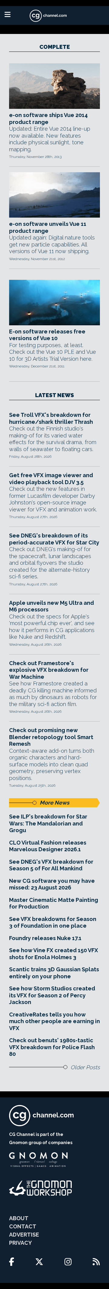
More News (54, 802)
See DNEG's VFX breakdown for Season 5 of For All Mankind (51, 865)
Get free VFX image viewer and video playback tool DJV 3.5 (51, 478)
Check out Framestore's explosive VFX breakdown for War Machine (48, 670)
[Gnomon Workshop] (40, 1188)
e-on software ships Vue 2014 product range (48, 118)
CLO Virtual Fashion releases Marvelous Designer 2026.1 (47, 846)
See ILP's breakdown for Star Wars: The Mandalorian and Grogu (48, 823)
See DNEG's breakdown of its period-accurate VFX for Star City (54, 539)
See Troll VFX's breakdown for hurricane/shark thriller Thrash (51, 418)
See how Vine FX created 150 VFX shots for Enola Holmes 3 (53, 953)
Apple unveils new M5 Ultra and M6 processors (51, 606)
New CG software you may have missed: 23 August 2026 (52, 884)
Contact (22, 1226)
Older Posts (85, 1067)
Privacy (20, 1243)
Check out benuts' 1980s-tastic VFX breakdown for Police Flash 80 (52, 1047)
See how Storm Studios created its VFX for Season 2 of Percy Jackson (52, 995)
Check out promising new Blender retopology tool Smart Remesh (51, 737)
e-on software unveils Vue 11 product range (47, 227)
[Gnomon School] (38, 1159)
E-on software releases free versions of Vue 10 (47, 335)
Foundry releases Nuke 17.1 (45, 938)
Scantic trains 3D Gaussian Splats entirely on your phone (54, 972)
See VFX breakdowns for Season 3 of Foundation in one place (52, 922)
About (18, 1218)
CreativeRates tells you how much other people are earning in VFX (54, 1021)
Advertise (24, 1234)
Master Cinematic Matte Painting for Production (53, 903)
